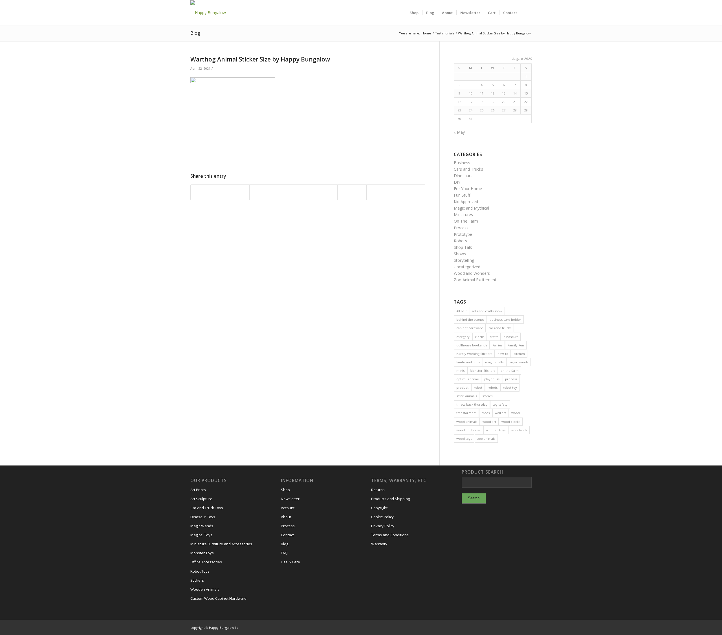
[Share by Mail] (410, 192)
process (511, 379)
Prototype (463, 234)
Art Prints (198, 489)
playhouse (492, 379)
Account (287, 507)
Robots (460, 240)
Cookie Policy (382, 516)
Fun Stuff (462, 195)
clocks (479, 337)
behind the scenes (470, 319)
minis (460, 370)
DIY (457, 182)
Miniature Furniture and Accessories (221, 543)
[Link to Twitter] (519, 627)
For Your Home (468, 188)
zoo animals (486, 438)
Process (461, 227)
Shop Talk (463, 247)
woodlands (519, 430)
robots (493, 387)
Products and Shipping (390, 498)
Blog (195, 33)
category (463, 337)
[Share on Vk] (352, 192)
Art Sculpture (201, 498)
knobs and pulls (468, 362)
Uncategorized (467, 266)
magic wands (518, 362)
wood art (489, 421)
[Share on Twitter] (234, 192)
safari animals (466, 396)
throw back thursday (471, 404)
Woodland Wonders (472, 273)
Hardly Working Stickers (474, 353)
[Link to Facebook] (510, 627)
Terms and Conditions (390, 534)
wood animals (466, 421)
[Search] (526, 12)
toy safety (500, 404)
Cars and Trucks (468, 169)
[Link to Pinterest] (527, 627)
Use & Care (290, 561)
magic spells (494, 362)
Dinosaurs (463, 175)
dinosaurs (510, 337)
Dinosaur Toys (202, 516)
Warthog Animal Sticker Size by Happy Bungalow (260, 59)
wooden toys (495, 430)
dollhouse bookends (471, 345)
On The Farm (466, 221)
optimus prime (467, 379)
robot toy (510, 387)
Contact (287, 534)
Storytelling (464, 260)
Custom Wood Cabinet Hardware (218, 598)
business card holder (505, 319)
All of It (461, 311)
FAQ (284, 552)
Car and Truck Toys (206, 507)
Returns (378, 489)
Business (462, 162)
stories (487, 396)
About (286, 516)
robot (478, 387)
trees (486, 413)
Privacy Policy (382, 525)
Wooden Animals (204, 589)
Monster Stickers (482, 370)
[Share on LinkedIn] (293, 192)
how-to (503, 353)
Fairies (497, 345)
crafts (494, 337)
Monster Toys (202, 552)
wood (515, 413)
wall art (500, 413)
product (462, 387)
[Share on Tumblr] (322, 192)
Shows (460, 253)
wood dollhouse (468, 430)
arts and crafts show (487, 311)
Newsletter (290, 498)
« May (459, 132)
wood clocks (510, 421)
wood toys (464, 438)
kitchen (519, 353)
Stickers (197, 580)
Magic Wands (201, 525)
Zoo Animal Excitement (475, 279)
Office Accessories (206, 561)
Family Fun (516, 345)
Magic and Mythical (471, 208)
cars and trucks (499, 328)
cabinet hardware (469, 328)
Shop (285, 489)
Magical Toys (201, 534)
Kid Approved (466, 201)
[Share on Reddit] (381, 192)
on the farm (510, 370)
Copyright (379, 507)
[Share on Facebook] (205, 192)
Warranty (379, 543)
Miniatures (463, 214)
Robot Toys (200, 571)
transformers (466, 413)
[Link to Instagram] (502, 627)
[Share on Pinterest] (264, 192)
